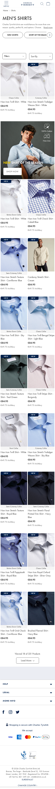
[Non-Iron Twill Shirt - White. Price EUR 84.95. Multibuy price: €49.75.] (14, 79)
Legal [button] (6, 692)
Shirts (13, 10)
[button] (27, 660)
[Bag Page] (48, 4)
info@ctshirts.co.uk (38, 776)
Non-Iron (47, 140)
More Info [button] (9, 700)
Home (5, 10)
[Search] (42, 4)
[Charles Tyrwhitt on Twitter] (17, 712)
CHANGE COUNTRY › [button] (27, 785)
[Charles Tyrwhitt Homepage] (27, 3)
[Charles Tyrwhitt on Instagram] (10, 712)
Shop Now (12, 171)
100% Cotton (46, 131)
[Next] (49, 35)
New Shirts (12, 35)
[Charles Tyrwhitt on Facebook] (3, 712)
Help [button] (5, 684)
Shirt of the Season (38, 35)
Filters (6, 56)
